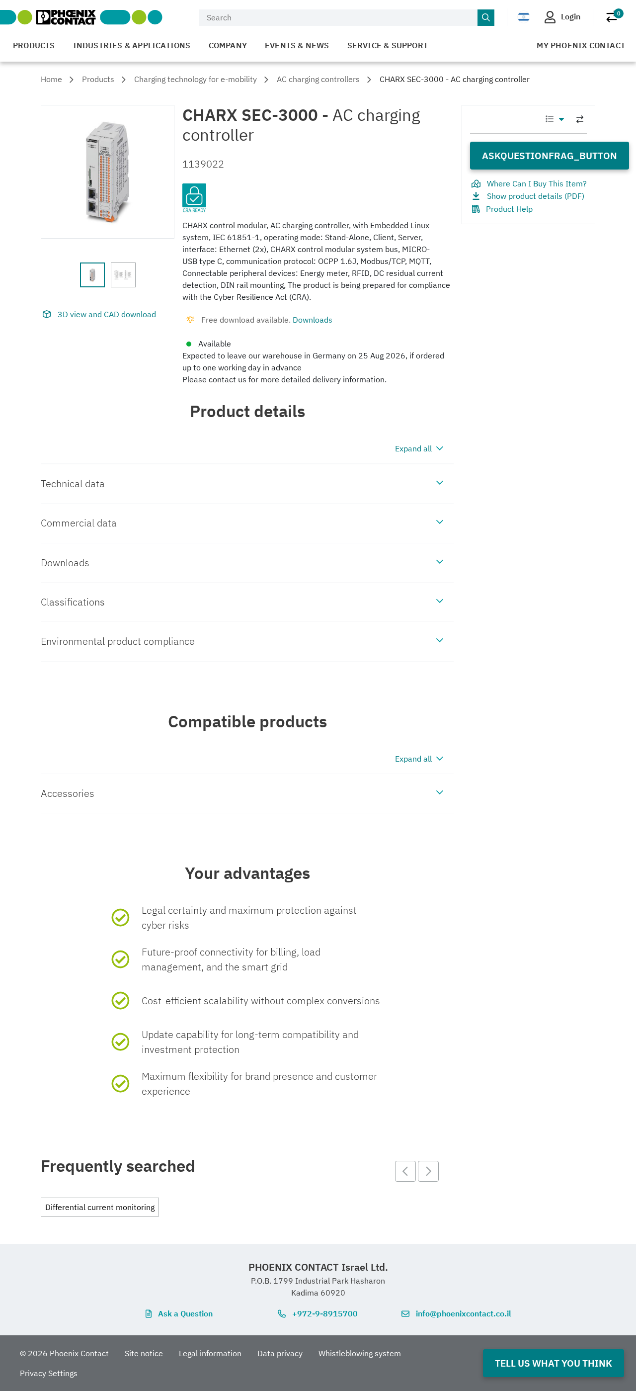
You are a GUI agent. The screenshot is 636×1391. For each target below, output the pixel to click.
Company (228, 45)
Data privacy (280, 1353)
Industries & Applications (132, 45)
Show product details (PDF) (535, 196)
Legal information (210, 1353)
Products (34, 45)
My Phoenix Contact (581, 45)
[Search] (485, 17)
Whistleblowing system (359, 1353)
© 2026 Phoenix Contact (64, 1353)
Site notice (144, 1353)
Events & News (297, 45)
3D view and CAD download (107, 314)
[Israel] (523, 16)
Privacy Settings (49, 1373)
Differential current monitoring (100, 1207)
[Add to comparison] (580, 119)
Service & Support (387, 45)
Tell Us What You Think (553, 1363)
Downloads (312, 320)
